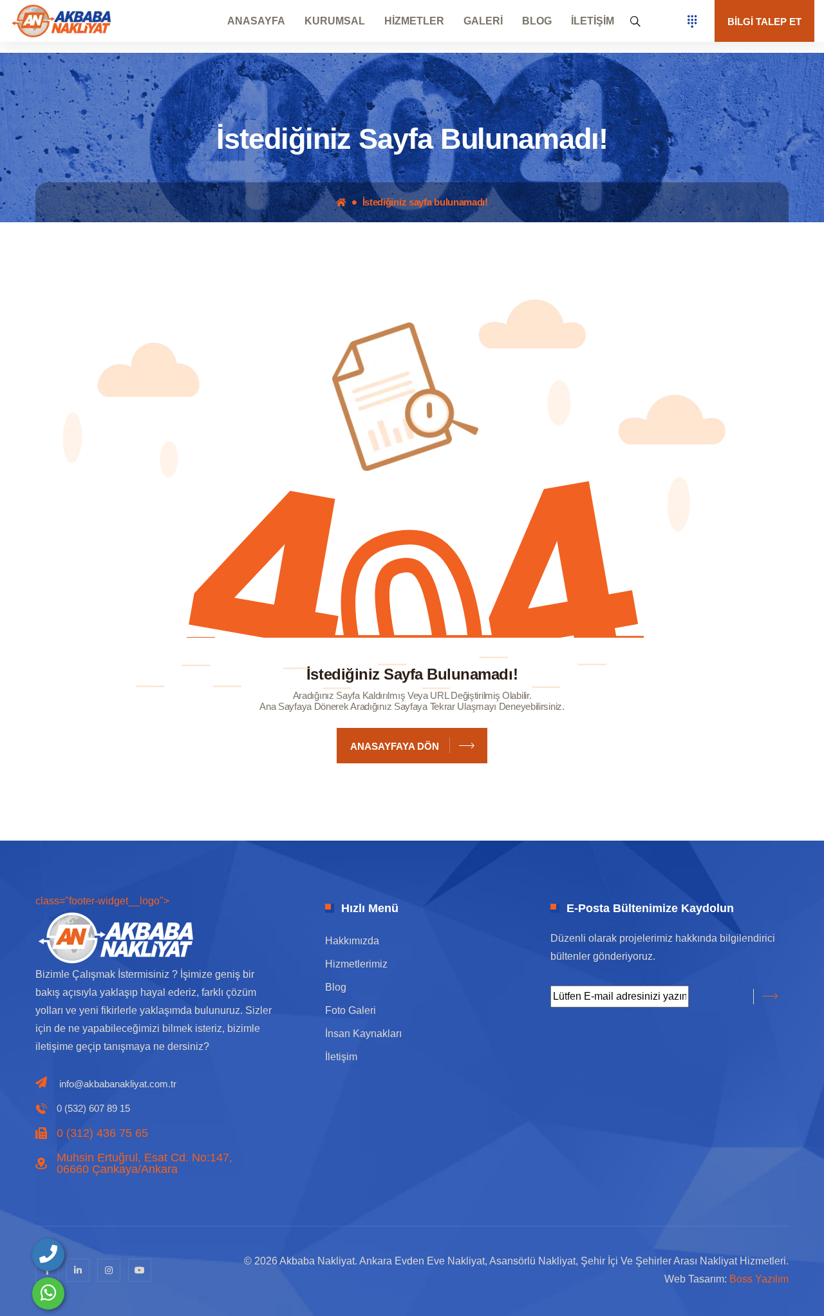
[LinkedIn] (77, 1270)
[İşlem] (61, 20)
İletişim (341, 1056)
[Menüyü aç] (692, 21)
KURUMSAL (334, 21)
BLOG (537, 21)
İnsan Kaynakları (363, 1033)
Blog (335, 987)
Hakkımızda (352, 940)
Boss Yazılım (759, 1278)
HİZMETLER (414, 21)
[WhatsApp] (48, 1293)
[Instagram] (108, 1270)
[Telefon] (48, 1255)
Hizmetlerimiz (356, 963)
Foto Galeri (350, 1010)
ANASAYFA (256, 21)
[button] (635, 21)
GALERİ (483, 21)
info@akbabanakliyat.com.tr (117, 1083)
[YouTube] (139, 1270)
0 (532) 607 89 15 (93, 1108)
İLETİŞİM (592, 21)
